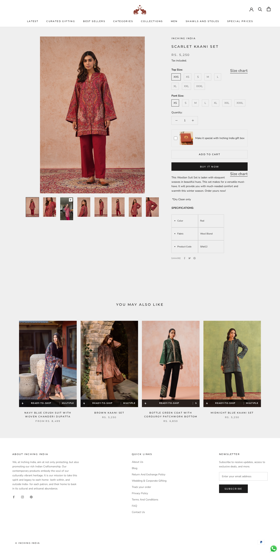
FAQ (134, 506)
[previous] (12, 367)
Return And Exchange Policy (148, 474)
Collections (152, 21)
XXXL (199, 86)
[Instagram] (22, 497)
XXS (176, 77)
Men (174, 21)
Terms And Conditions (145, 499)
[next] (268, 367)
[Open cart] (268, 9)
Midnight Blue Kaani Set (232, 412)
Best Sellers (94, 21)
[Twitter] (189, 258)
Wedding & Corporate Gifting (149, 481)
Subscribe (233, 488)
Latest (32, 21)
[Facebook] (184, 258)
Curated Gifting (60, 21)
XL (175, 86)
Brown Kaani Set (109, 412)
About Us (137, 462)
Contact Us (138, 512)
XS (187, 77)
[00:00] (92, 115)
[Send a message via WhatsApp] (273, 548)
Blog (134, 468)
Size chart (239, 70)
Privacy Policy (140, 493)
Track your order (141, 487)
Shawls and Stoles (202, 21)
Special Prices (240, 21)
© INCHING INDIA (27, 543)
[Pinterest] (194, 258)
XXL (186, 86)
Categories (123, 21)
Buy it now (209, 166)
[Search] (260, 9)
